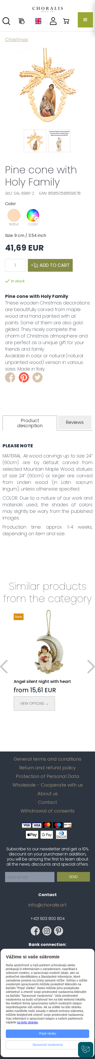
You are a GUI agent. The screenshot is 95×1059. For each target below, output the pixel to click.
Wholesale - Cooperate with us (47, 785)
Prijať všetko (47, 1033)
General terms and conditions (47, 759)
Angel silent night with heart (42, 681)
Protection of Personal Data (47, 776)
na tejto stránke (27, 1022)
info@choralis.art (47, 905)
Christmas (16, 39)
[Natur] (14, 215)
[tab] (30, 423)
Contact (47, 802)
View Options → (34, 703)
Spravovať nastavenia (47, 1045)
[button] (85, 19)
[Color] (33, 215)
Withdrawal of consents (47, 811)
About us (47, 793)
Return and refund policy (47, 767)
